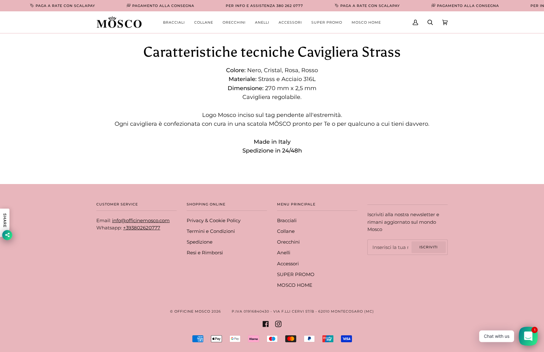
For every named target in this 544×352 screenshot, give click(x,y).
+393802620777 (141, 228)
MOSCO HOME (294, 285)
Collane (286, 231)
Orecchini (288, 242)
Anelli (283, 253)
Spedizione (199, 242)
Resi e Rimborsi (205, 253)
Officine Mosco (192, 311)
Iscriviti (428, 247)
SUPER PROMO (295, 274)
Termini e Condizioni (211, 231)
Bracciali (287, 220)
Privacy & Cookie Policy (214, 220)
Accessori (288, 264)
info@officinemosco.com (141, 220)
